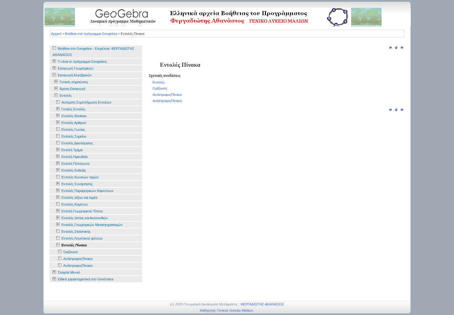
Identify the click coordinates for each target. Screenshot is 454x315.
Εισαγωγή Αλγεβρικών (75, 75)
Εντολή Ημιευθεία (74, 157)
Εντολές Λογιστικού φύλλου (82, 238)
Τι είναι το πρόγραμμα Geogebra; (82, 61)
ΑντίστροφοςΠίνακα (77, 259)
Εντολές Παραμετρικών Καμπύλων (87, 191)
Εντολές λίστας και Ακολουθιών (84, 218)
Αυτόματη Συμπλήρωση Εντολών (86, 102)
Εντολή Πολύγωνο (75, 163)
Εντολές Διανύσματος (77, 143)
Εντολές (66, 95)
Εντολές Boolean (73, 116)
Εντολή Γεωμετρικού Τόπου (82, 211)
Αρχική (56, 34)
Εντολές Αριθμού (73, 123)
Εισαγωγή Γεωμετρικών (76, 68)
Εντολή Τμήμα (71, 150)
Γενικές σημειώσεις (74, 82)
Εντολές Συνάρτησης (77, 184)
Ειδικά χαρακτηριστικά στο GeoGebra (85, 279)
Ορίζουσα (70, 252)
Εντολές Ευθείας (73, 170)
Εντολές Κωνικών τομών (80, 177)
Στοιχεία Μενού (69, 272)
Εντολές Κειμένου (74, 204)
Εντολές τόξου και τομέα (79, 197)
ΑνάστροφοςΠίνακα (77, 265)
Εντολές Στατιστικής (75, 231)
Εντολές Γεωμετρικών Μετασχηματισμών (92, 225)
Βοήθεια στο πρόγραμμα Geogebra (91, 34)
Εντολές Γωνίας (73, 129)
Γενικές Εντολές (73, 109)
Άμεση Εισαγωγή (72, 89)
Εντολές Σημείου (73, 136)
